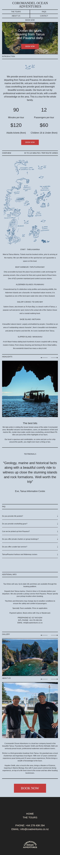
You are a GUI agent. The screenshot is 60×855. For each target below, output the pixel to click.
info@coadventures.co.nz (33, 623)
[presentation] (25, 497)
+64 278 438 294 (35, 825)
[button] (30, 517)
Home (30, 813)
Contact (44, 16)
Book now (30, 20)
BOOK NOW (30, 46)
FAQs (44, 12)
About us (16, 16)
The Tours (16, 12)
